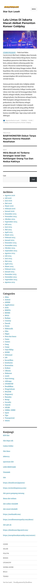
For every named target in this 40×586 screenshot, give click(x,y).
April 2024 (9, 264)
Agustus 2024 (10, 253)
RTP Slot (6, 435)
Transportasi (9, 418)
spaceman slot (8, 462)
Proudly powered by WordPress (23, 582)
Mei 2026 (8, 203)
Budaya (7, 318)
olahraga (8, 381)
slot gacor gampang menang (13, 493)
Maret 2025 (9, 235)
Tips (6, 415)
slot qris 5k (7, 525)
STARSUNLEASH (9, 52)
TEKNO (5, 576)
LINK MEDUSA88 (9, 467)
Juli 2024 (8, 256)
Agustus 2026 (10, 195)
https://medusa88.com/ (12, 514)
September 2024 (11, 251)
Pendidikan (9, 386)
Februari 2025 (10, 237)
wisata (7, 421)
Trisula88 (6, 472)
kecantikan (9, 360)
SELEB (7, 407)
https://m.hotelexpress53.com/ (14, 488)
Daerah (7, 323)
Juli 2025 (8, 224)
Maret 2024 (9, 266)
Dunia (7, 326)
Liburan (8, 371)
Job (6, 357)
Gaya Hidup (9, 350)
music (7, 376)
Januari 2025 (9, 240)
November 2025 (11, 216)
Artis (6, 307)
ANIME (7, 302)
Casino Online (8, 446)
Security (8, 402)
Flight (7, 334)
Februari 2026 (10, 209)
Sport (7, 413)
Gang (7, 344)
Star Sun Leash (11, 11)
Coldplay (5, 122)
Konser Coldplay (26, 122)
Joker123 (6, 456)
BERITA (8, 310)
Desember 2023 (10, 274)
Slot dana (6, 451)
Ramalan (8, 397)
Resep (7, 399)
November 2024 (11, 245)
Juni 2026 (8, 201)
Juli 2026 (8, 198)
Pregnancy (9, 394)
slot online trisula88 (10, 504)
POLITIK (8, 392)
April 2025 (9, 232)
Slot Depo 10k (8, 441)
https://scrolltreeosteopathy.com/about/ (18, 519)
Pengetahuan (10, 389)
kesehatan (9, 363)
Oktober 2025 (10, 219)
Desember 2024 (10, 243)
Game (7, 339)
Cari (4, 176)
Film (6, 331)
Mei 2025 (8, 230)
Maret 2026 (9, 206)
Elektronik (9, 329)
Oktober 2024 (10, 248)
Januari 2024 (9, 272)
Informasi (8, 355)
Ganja (7, 347)
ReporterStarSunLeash (12, 120)
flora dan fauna (10, 336)
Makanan (8, 373)
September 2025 (11, 222)
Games (7, 342)
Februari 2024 (10, 269)
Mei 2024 (8, 261)
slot (4, 477)
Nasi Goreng (9, 378)
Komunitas (9, 365)
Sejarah (8, 405)
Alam (7, 297)
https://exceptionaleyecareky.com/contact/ (19, 535)
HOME (30, 120)
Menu (34, 9)
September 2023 (11, 280)
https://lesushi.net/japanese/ (14, 483)
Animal (7, 300)
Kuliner (7, 368)
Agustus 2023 (10, 282)
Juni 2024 (8, 258)
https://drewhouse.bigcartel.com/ (15, 530)
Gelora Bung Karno (15, 122)
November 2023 (11, 277)
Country (8, 321)
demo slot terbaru (9, 498)
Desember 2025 (10, 214)
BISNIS (7, 313)
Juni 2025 (8, 227)
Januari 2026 (9, 211)
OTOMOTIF (9, 384)
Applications (9, 305)
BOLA (7, 315)
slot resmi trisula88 (10, 509)
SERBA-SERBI (10, 410)
